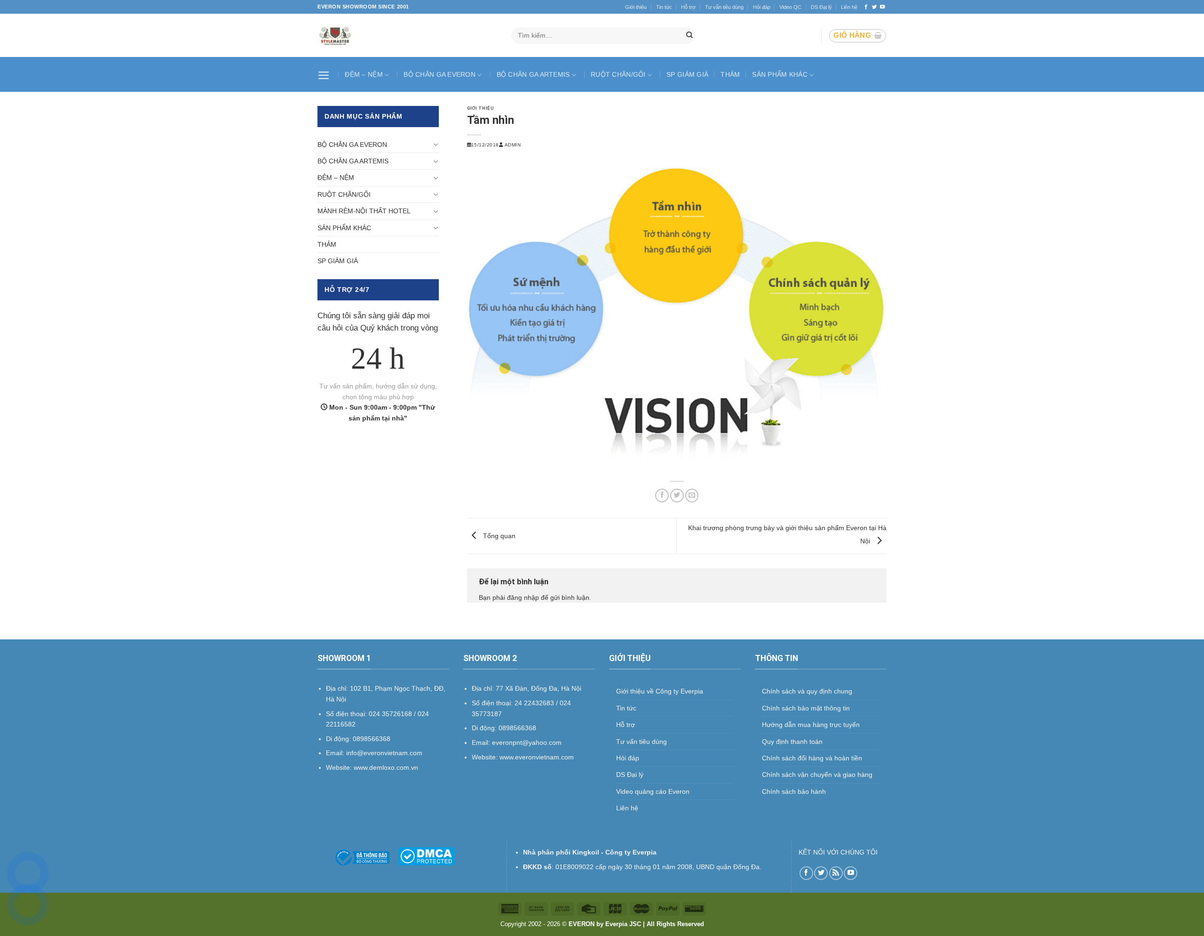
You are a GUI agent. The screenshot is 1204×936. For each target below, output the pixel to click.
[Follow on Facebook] (866, 7)
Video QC (790, 7)
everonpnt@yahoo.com (527, 742)
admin (513, 144)
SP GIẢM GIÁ (687, 74)
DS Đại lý (821, 7)
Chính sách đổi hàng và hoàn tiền (812, 758)
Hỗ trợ (688, 7)
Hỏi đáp (761, 7)
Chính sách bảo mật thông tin (806, 708)
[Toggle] (435, 144)
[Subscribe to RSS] (836, 873)
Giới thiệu (636, 7)
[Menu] (325, 74)
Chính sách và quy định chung (807, 691)
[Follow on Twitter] (874, 7)
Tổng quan (498, 535)
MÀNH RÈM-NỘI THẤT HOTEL (364, 211)
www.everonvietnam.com (536, 757)
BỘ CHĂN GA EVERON (439, 74)
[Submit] (689, 35)
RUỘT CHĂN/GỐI (618, 74)
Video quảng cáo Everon (652, 791)
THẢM (730, 74)
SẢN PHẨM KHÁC (780, 74)
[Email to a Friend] (692, 495)
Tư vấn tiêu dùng (724, 7)
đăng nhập (523, 597)
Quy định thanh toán (792, 741)
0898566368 (517, 728)
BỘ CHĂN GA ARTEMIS (533, 74)
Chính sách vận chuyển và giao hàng (817, 774)
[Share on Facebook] (662, 495)
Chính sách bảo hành (794, 791)
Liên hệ (849, 7)
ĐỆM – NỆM (364, 74)
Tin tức (664, 7)
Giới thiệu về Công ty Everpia (659, 691)
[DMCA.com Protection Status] (426, 856)
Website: (485, 757)
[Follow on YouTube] (882, 7)
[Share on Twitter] (677, 495)
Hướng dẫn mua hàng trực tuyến (811, 724)
